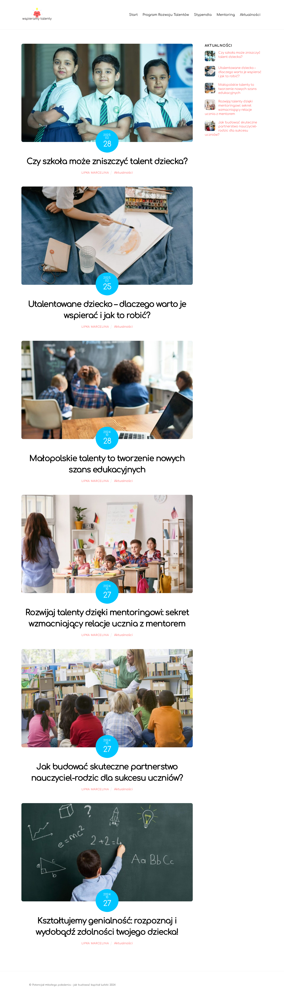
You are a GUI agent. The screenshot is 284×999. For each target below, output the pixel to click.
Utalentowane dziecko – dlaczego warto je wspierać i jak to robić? (239, 72)
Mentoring (226, 15)
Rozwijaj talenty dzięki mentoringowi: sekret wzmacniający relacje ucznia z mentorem (229, 108)
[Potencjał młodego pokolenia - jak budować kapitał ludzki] (37, 20)
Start (133, 15)
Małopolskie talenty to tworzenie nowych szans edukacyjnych (237, 89)
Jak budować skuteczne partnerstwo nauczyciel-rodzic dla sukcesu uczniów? (231, 129)
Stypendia (203, 15)
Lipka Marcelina (95, 172)
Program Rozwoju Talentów (166, 15)
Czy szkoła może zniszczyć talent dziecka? (107, 161)
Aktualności (250, 15)
